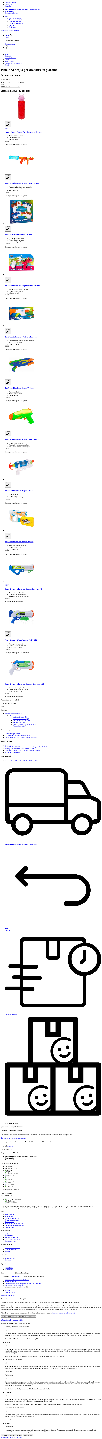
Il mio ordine (9, 1216)
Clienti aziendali (10, 1227)
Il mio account (9, 1214)
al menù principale (10, 2)
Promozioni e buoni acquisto (14, 1223)
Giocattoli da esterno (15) (21, 719)
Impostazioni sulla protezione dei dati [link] (16, 1287)
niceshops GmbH (15, 1276)
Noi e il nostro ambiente (12, 1248)
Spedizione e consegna (12, 1220)
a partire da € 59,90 (23, 9)
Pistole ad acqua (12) (19, 726)
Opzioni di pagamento (16, 23)
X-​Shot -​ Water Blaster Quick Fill (21, 640)
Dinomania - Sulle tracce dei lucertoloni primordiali (21, 737)
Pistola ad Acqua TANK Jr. (20, 490)
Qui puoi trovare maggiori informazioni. (13, 1138)
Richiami (7, 1251)
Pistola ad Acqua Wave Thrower (22, 183)
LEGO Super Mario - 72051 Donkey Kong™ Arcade (22, 760)
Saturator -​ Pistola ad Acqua (21, 337)
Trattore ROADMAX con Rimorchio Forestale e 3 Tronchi (23, 750)
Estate (11, 715)
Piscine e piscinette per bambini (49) (24, 724)
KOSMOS (8, 745)
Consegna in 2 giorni (11, 13)
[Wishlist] (6, 47)
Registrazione (9, 1236)
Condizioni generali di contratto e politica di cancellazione (23, 1283)
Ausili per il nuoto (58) (20, 717)
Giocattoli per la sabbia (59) (21, 720)
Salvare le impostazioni (8, 1435)
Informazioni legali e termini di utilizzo (17, 1280)
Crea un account (10, 44)
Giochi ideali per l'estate (12, 734)
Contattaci (12, 25)
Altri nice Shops (10, 1292)
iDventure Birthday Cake (13, 752)
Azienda (7, 1290)
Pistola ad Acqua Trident (19, 388)
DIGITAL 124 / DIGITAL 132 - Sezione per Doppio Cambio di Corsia (27, 747)
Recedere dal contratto (8, 1295)
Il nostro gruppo (10, 1258)
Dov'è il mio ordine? (15, 18)
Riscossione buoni (10, 1241)
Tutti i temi (12, 27)
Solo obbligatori (12, 1316)
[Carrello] (53, 50)
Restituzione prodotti (15, 20)
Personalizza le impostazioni (27, 1316)
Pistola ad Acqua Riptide (19, 542)
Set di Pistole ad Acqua (18, 234)
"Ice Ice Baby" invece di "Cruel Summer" (18, 735)
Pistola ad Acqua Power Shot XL (22, 439)
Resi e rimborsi (9, 1222)
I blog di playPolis (10, 1249)
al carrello (8, 6)
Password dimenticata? (12, 1237)
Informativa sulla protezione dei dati (63, 1313)
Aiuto (6, 16)
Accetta (4, 1316)
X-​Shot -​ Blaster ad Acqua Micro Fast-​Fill (24, 684)
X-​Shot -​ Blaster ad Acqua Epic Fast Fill (23, 589)
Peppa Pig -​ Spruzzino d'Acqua (24, 132)
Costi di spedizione (15, 22)
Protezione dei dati (10, 1281)
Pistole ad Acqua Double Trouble (22, 286)
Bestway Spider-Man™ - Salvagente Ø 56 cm (19, 749)
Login (7, 37)
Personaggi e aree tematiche (13, 713)
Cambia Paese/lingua (22, 1273)
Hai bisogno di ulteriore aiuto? (14, 1225)
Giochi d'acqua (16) (19, 722)
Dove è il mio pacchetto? (12, 1239)
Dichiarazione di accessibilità (14, 1285)
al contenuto (8, 4)
